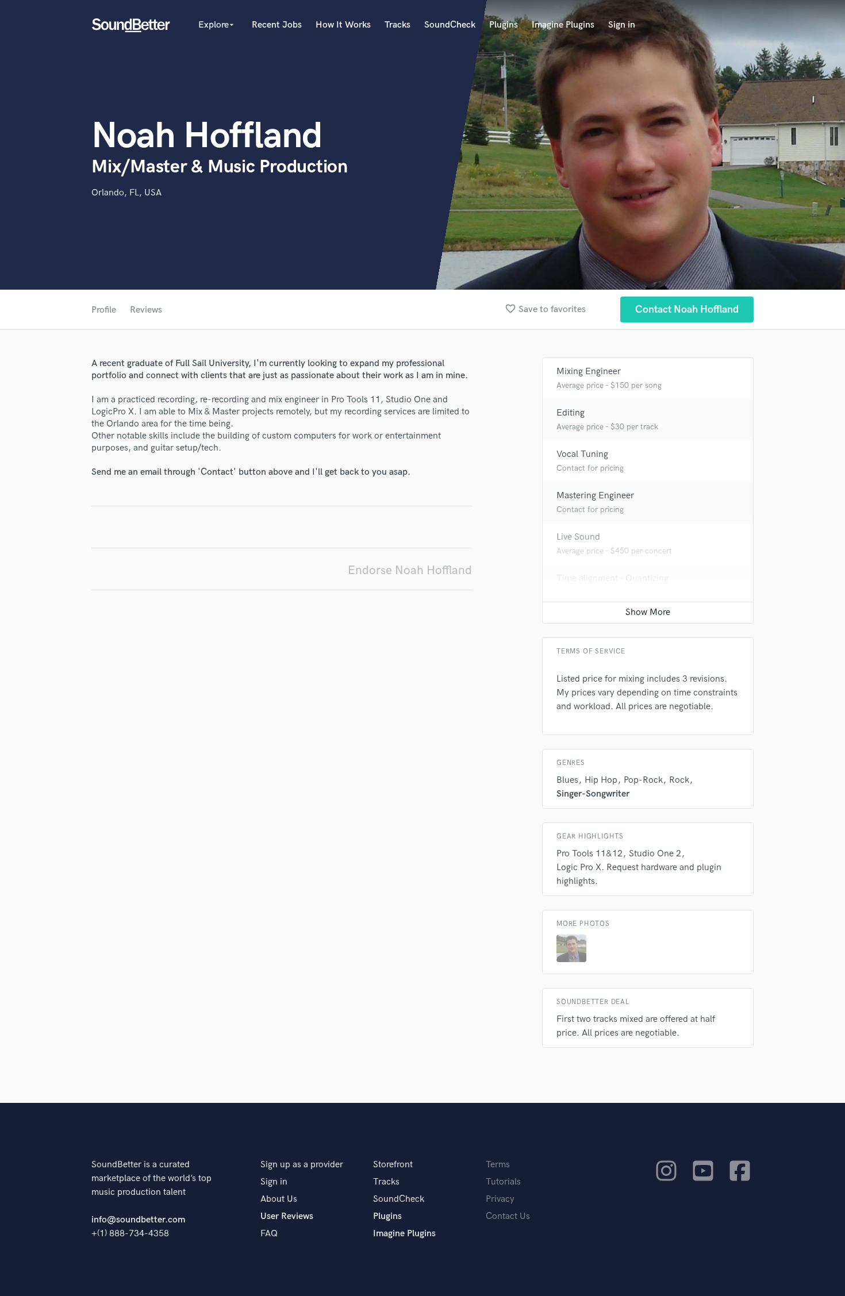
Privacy (500, 1199)
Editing (570, 412)
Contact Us (508, 1216)
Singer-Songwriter (592, 794)
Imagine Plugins (563, 25)
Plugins (503, 25)
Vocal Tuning (582, 454)
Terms (498, 1164)
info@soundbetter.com (138, 1219)
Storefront (393, 1164)
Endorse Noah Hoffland (410, 570)
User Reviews (286, 1216)
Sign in (621, 25)
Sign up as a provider (301, 1164)
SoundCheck (449, 25)
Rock (679, 780)
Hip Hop (601, 780)
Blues (567, 780)
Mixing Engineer (588, 371)
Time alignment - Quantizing (612, 578)
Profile (103, 310)
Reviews (146, 310)
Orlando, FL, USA (126, 192)
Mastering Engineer (595, 495)
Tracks (397, 25)
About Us (278, 1199)
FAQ (269, 1233)
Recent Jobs (277, 25)
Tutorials (503, 1181)
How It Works (343, 25)
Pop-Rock (643, 780)
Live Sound (578, 537)
